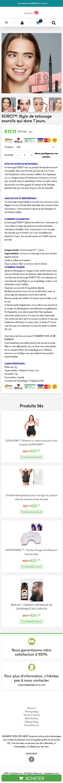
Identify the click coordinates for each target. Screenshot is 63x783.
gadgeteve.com (51, 773)
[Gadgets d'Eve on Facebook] (31, 759)
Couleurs (9, 147)
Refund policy (31, 718)
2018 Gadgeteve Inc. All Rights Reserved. (23, 773)
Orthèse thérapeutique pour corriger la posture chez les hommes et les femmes (31, 497)
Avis (30, 131)
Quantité (9, 155)
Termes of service (31, 715)
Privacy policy (31, 711)
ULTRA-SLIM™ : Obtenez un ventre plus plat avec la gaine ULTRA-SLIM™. (31, 442)
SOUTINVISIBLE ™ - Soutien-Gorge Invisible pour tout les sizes (31, 552)
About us (31, 708)
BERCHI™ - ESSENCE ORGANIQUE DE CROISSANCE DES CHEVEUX (31, 606)
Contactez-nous (31, 725)
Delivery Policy (31, 721)
